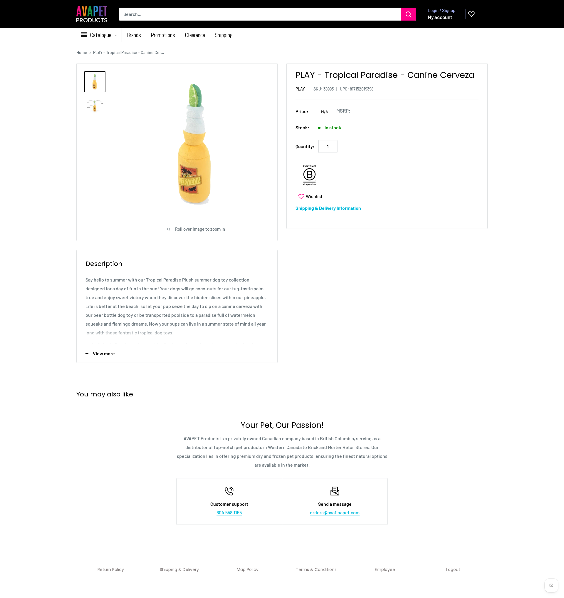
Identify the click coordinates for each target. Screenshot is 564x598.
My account (440, 17)
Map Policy (247, 569)
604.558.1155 (229, 512)
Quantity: (305, 146)
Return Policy (111, 569)
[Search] (408, 14)
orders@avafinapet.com (335, 512)
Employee (385, 569)
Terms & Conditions (316, 569)
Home (81, 52)
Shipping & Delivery (179, 569)
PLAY (300, 89)
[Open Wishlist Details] (471, 14)
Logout (453, 569)
